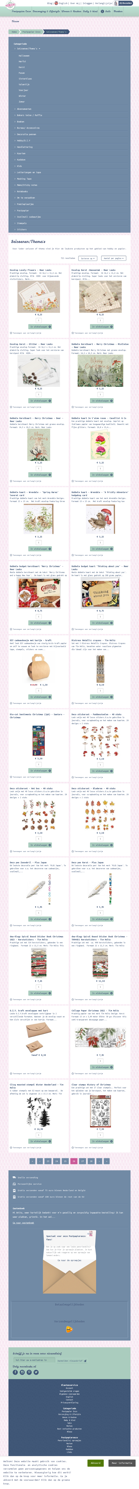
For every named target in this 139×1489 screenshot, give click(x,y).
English (69, 1397)
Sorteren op (87, 258)
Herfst (22, 61)
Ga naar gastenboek (23, 1223)
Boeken (20, 121)
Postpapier (23, 210)
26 (74, 1161)
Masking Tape (24, 179)
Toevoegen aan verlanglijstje (27, 333)
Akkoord (95, 1463)
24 (56, 1161)
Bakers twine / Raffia (29, 115)
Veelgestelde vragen (69, 1391)
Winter (22, 96)
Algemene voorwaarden (69, 1394)
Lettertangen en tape (29, 172)
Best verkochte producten (69, 1429)
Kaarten (21, 153)
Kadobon (21, 159)
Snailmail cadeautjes (29, 217)
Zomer (22, 101)
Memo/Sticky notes (27, 185)
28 (91, 1161)
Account (69, 1388)
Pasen (22, 73)
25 (65, 1161)
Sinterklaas (25, 78)
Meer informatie (122, 1463)
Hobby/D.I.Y (23, 140)
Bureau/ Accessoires (28, 128)
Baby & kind (90, 11)
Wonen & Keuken (71, 11)
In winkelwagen (39, 326)
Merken (118, 11)
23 (48, 1161)
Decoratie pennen (26, 134)
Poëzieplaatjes (25, 204)
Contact (69, 1400)
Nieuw (15, 21)
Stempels (22, 223)
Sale (108, 11)
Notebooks (22, 191)
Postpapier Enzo (21, 11)
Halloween (24, 55)
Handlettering (25, 147)
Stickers (22, 229)
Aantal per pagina (113, 258)
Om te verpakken (26, 197)
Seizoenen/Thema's (27, 48)
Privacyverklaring (69, 1403)
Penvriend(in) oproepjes (69, 1440)
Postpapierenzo (69, 1437)
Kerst (22, 67)
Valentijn (24, 84)
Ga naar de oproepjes (69, 1260)
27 (82, 1161)
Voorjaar (23, 90)
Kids (19, 166)
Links (69, 1452)
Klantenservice (69, 1385)
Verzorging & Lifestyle (46, 11)
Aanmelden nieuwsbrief (70, 1361)
